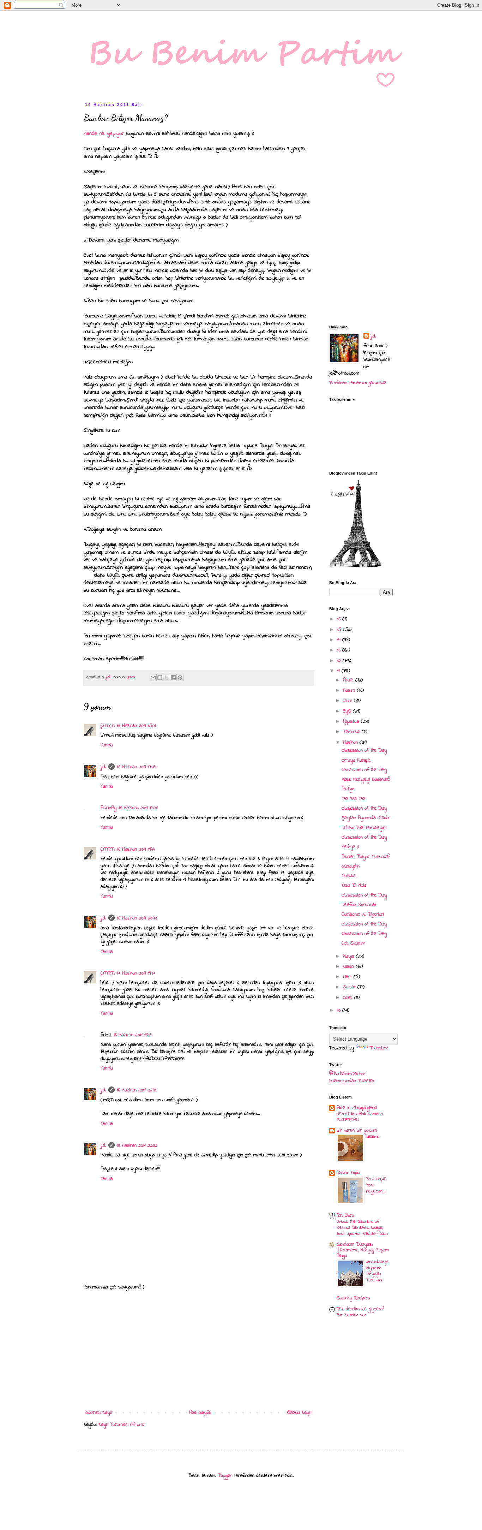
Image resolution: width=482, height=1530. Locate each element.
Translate (379, 1048)
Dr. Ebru (345, 1215)
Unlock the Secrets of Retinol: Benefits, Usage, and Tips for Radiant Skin (362, 1227)
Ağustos (352, 721)
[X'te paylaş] (166, 677)
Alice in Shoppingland (357, 1108)
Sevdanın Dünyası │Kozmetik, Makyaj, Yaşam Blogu (363, 1250)
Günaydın (351, 866)
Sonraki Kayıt (99, 1412)
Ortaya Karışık (356, 760)
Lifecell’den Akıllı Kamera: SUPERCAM (360, 1117)
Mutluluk (349, 876)
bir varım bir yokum (357, 1130)
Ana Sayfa (200, 1412)
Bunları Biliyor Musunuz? (366, 857)
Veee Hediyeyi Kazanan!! (366, 779)
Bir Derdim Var (351, 1315)
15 (340, 629)
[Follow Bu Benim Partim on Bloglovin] (355, 566)
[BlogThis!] (159, 677)
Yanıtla (107, 745)
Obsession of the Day (364, 750)
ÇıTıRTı (108, 726)
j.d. (103, 767)
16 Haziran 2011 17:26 (138, 808)
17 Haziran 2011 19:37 (136, 973)
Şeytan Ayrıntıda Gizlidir (366, 818)
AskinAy (108, 808)
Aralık (349, 680)
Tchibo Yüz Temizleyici (364, 828)
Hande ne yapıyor (105, 134)
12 (340, 661)
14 (339, 640)
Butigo (348, 789)
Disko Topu (348, 1173)
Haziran (351, 742)
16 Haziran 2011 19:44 (136, 849)
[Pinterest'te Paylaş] (179, 677)
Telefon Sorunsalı (359, 905)
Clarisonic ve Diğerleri (363, 914)
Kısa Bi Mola (354, 885)
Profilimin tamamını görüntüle (357, 383)
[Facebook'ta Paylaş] (173, 677)
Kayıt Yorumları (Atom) (121, 1424)
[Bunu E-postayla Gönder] (153, 677)
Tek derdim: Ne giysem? (360, 1309)
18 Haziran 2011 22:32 (137, 1145)
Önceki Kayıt (299, 1412)
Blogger (225, 1476)
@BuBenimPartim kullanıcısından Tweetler (352, 1077)
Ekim (348, 700)
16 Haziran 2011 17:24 (136, 767)
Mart (348, 977)
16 (339, 619)
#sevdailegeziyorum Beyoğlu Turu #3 (377, 1271)
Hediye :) (350, 847)
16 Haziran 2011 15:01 (136, 726)
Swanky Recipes (353, 1298)
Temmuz (352, 732)
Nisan (349, 966)
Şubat (350, 987)
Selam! (372, 1136)
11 (339, 671)
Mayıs (349, 956)
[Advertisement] (199, 1349)
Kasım (350, 690)
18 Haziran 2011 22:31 (136, 1090)
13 (339, 650)
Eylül (348, 711)
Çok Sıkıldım (353, 943)
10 (339, 1010)
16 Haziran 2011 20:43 (137, 918)
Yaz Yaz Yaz (353, 799)
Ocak (348, 997)
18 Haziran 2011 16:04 (133, 1035)
